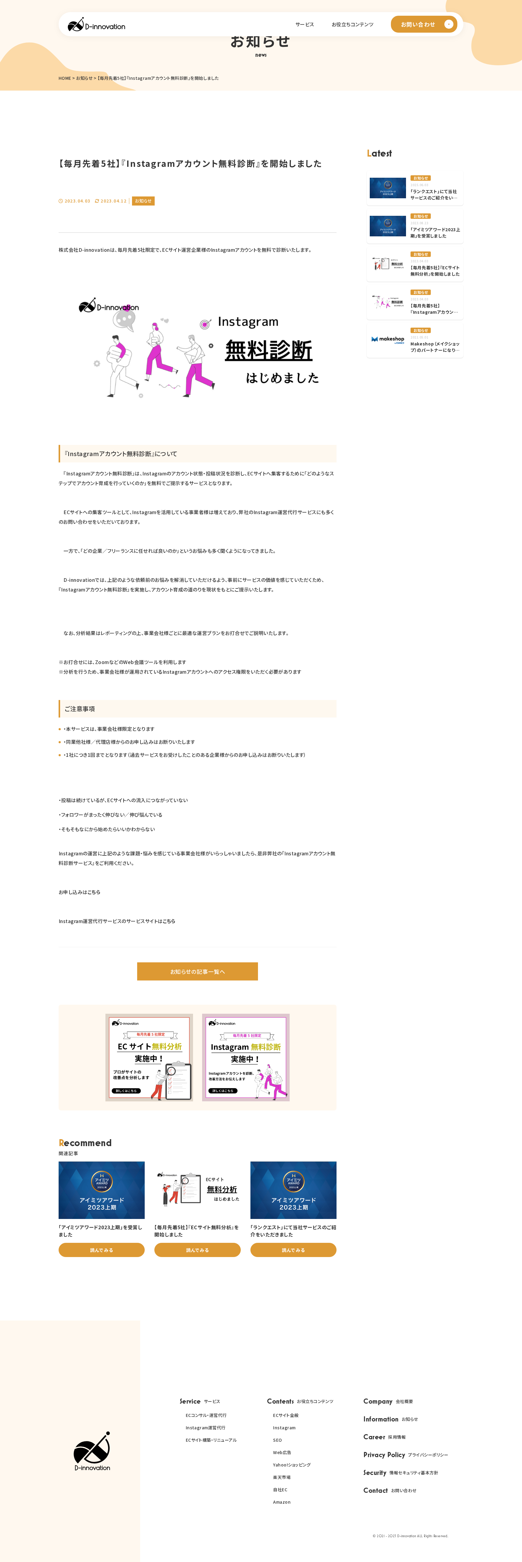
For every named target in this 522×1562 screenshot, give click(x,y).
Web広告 (282, 1452)
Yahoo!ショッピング (292, 1465)
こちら (94, 892)
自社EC (280, 1489)
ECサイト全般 (285, 1415)
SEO (277, 1440)
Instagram (284, 1427)
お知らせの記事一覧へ (197, 971)
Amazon (282, 1502)
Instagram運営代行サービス (90, 921)
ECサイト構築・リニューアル (211, 1440)
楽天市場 (282, 1477)
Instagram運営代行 (206, 1427)
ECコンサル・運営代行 (206, 1415)
